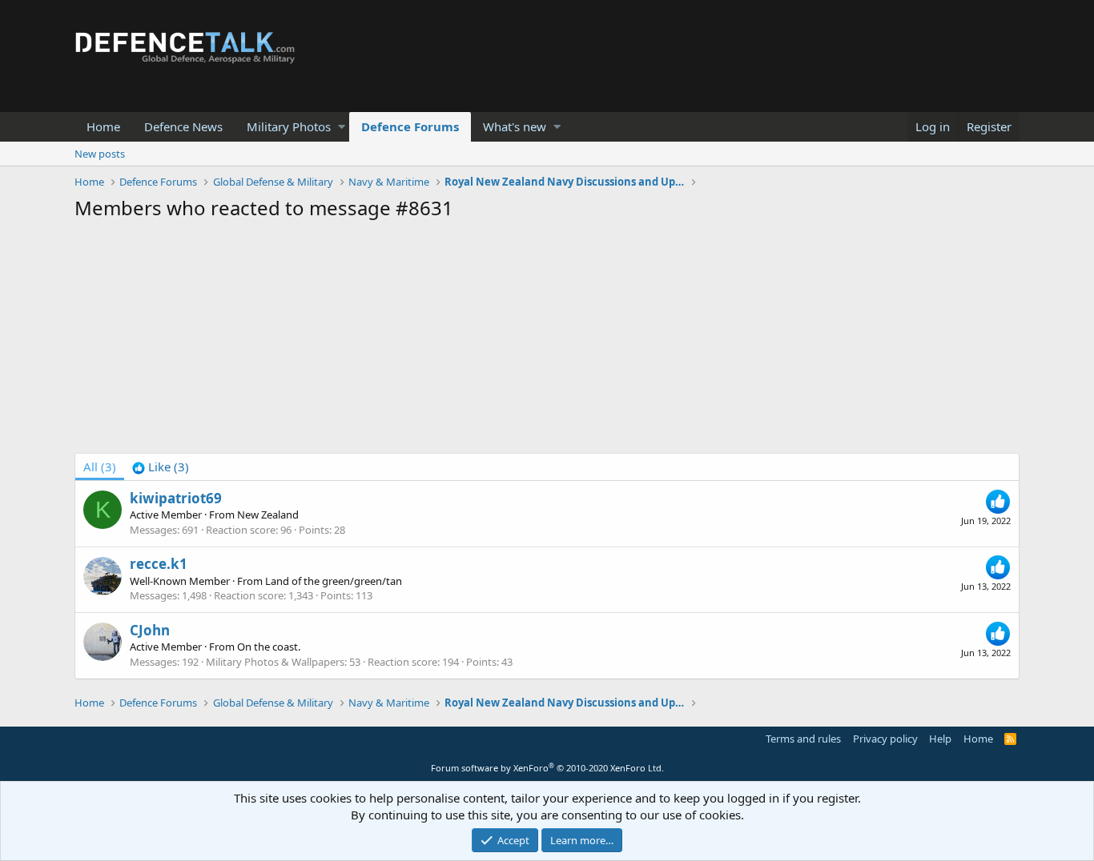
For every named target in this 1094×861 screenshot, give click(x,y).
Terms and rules (803, 738)
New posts (99, 153)
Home (103, 126)
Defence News (183, 126)
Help (940, 738)
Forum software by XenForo (547, 768)
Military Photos (289, 126)
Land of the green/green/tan (333, 581)
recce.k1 (158, 564)
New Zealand (268, 514)
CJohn (150, 630)
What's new (514, 126)
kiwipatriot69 (176, 498)
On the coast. (268, 646)
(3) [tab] (99, 467)
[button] (341, 127)
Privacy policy (885, 738)
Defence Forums (410, 126)
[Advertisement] (547, 341)
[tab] (160, 467)
